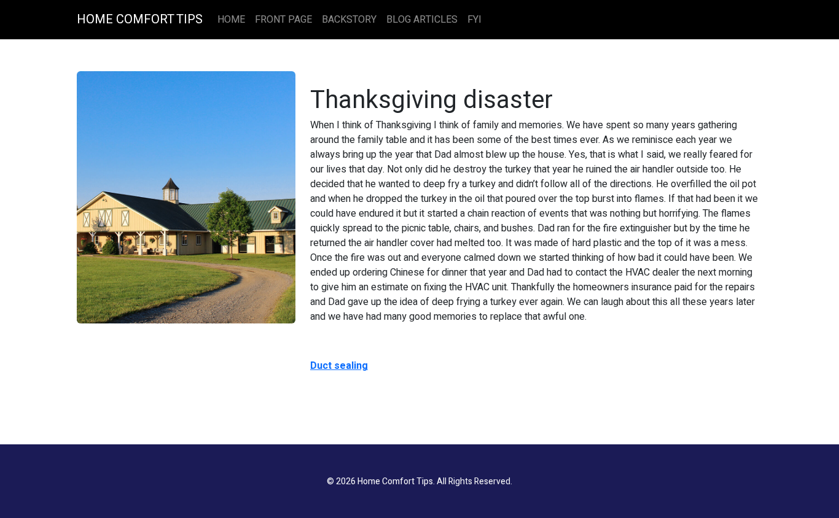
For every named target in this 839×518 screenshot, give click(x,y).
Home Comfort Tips (140, 19)
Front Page (283, 19)
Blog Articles (422, 19)
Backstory (349, 19)
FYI (474, 19)
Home (231, 19)
